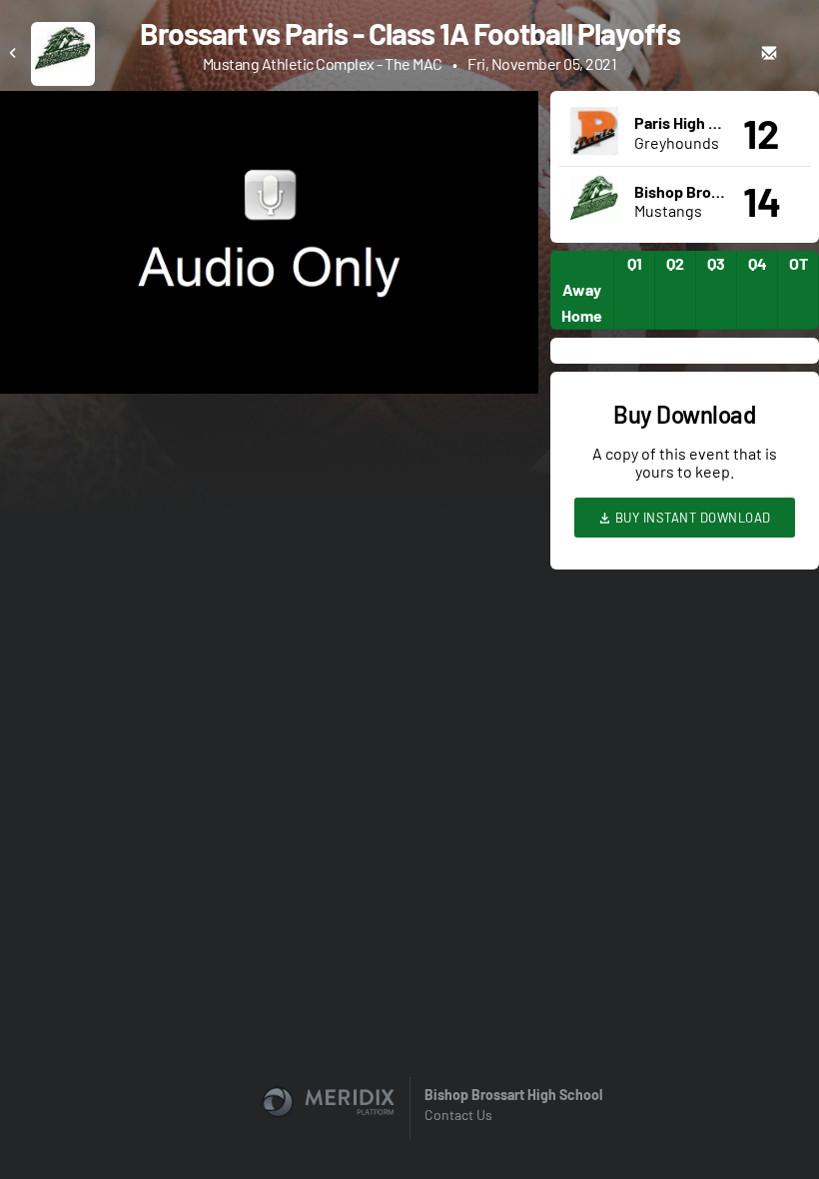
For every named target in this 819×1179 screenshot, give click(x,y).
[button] (275, 248)
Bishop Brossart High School (513, 1094)
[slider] (269, 322)
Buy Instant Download (691, 518)
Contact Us (458, 1114)
